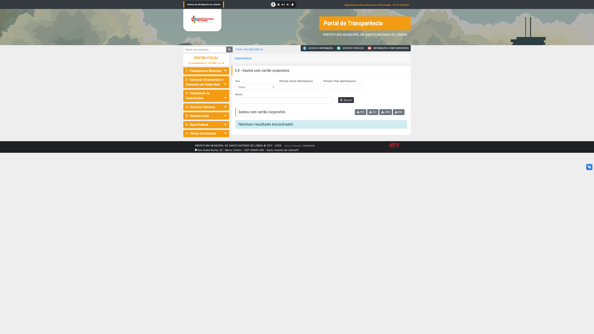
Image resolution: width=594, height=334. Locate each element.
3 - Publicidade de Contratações (198, 95)
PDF (361, 112)
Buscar (347, 100)
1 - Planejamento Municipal (203, 71)
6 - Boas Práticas (197, 124)
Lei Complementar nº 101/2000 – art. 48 (206, 63)
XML (399, 112)
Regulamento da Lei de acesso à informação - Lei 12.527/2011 (377, 5)
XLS (374, 112)
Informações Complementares (391, 48)
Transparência (243, 58)
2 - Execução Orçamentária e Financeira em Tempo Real (204, 82)
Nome (238, 94)
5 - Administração (197, 116)
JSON (387, 112)
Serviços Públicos (353, 48)
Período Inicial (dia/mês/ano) (296, 81)
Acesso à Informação (320, 48)
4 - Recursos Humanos (200, 107)
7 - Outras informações (201, 133)
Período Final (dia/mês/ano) (339, 81)
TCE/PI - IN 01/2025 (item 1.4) (249, 49)
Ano (237, 81)
